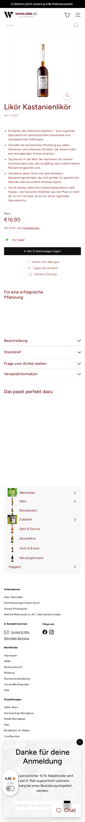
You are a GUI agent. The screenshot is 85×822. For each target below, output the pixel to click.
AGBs (7, 661)
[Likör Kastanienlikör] (42, 319)
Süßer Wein (11, 707)
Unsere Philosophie (15, 608)
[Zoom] (67, 95)
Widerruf (9, 672)
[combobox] (42, 25)
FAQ (6, 690)
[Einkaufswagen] (67, 15)
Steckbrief (12, 352)
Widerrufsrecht (13, 667)
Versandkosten (30, 227)
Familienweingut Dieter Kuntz (22, 602)
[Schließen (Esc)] (79, 742)
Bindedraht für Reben (17, 730)
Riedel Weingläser (15, 718)
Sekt (6, 724)
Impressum (10, 655)
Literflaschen (12, 736)
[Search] (76, 25)
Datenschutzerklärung (17, 678)
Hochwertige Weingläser (19, 713)
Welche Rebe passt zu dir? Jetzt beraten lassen (32, 614)
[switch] (10, 788)
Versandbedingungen (16, 684)
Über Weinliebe (13, 597)
